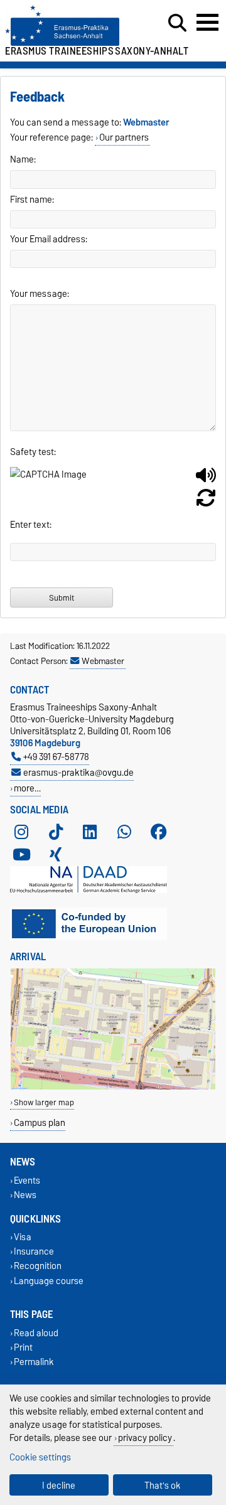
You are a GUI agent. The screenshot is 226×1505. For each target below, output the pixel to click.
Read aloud (36, 1333)
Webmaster (103, 660)
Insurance (34, 1252)
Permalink (34, 1362)
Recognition (38, 1266)
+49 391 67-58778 (56, 756)
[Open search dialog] (177, 23)
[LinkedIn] (89, 832)
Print (23, 1347)
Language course (48, 1280)
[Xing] (56, 855)
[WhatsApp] (124, 832)
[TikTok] (56, 832)
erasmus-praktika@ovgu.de (78, 772)
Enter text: (30, 524)
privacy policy (145, 1437)
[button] (206, 480)
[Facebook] (159, 832)
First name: (32, 199)
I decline (58, 1485)
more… (27, 788)
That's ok (162, 1485)
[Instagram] (21, 832)
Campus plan (39, 1122)
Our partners (124, 137)
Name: (23, 159)
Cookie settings (40, 1457)
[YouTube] (21, 855)
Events (27, 1180)
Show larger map (44, 1102)
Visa (22, 1237)
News (25, 1194)
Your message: (39, 293)
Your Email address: (48, 239)
